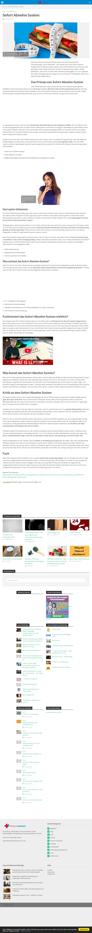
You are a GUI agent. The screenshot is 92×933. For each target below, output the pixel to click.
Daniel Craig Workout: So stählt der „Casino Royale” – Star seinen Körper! (33, 673)
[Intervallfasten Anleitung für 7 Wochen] (18, 701)
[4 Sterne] (7, 482)
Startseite (4, 6)
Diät (4, 11)
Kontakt (49, 870)
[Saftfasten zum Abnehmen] (48, 662)
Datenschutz (51, 874)
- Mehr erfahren (25, 931)
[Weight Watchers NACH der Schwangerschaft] (18, 742)
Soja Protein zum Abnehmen (12, 559)
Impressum (50, 872)
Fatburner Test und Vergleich (61, 667)
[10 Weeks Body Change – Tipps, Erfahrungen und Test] (48, 651)
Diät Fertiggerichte (53, 533)
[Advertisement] (16, 73)
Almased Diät (56, 629)
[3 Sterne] (6, 482)
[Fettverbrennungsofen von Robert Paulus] (18, 690)
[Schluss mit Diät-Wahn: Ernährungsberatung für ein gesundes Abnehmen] (18, 664)
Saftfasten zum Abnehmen (60, 662)
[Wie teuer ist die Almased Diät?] (18, 798)
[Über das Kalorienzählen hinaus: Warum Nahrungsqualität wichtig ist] (18, 656)
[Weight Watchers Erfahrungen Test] (48, 635)
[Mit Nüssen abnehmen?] (18, 684)
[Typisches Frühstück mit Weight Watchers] (18, 732)
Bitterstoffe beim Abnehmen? (32, 650)
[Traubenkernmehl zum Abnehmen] (48, 646)
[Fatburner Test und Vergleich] (48, 668)
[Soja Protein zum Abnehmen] (12, 551)
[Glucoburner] (48, 641)
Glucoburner (56, 640)
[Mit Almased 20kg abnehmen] (79, 551)
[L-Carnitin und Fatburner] (18, 679)
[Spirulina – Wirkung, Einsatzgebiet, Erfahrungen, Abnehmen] (35, 551)
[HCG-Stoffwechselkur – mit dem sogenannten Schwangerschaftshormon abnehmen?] (35, 525)
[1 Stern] (3, 482)
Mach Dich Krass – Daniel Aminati (62, 656)
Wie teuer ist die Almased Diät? (32, 800)
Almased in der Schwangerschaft (33, 781)
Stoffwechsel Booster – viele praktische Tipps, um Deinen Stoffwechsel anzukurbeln (57, 561)
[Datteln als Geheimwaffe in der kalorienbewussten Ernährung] (7, 890)
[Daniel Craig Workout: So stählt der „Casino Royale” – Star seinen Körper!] (18, 672)
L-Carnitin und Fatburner (30, 679)
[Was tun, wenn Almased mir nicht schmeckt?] (18, 788)
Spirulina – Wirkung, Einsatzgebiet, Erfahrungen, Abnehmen (34, 561)
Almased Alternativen (29, 773)
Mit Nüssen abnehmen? (30, 684)
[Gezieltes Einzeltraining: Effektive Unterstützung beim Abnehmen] (18, 639)
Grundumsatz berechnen (53, 712)
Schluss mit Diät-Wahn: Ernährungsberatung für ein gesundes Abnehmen (31, 665)
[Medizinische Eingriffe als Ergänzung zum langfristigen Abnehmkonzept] (7, 878)
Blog (24, 712)
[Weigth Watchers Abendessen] (18, 752)
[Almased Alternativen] (18, 771)
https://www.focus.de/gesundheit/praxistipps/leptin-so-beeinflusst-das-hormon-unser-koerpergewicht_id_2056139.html (43, 475)
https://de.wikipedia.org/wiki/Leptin (15, 477)
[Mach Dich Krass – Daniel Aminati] (48, 657)
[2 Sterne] (5, 482)
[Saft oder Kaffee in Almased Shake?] (18, 761)
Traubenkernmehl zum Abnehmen (62, 645)
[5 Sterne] (9, 482)
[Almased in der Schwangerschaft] (12, 526)
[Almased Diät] (48, 630)
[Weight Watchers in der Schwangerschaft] (18, 721)
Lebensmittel (11, 11)
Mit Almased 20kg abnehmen (79, 559)
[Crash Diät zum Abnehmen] (18, 713)
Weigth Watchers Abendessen (32, 754)
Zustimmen (84, 929)
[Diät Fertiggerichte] (57, 525)
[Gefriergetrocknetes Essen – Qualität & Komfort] (18, 645)
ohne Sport (78, 72)
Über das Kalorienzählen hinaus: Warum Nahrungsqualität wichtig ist (32, 658)
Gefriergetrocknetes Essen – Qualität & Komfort (27, 895)
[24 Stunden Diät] (79, 525)
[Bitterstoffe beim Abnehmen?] (18, 651)
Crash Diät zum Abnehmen (31, 714)
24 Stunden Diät (75, 533)
